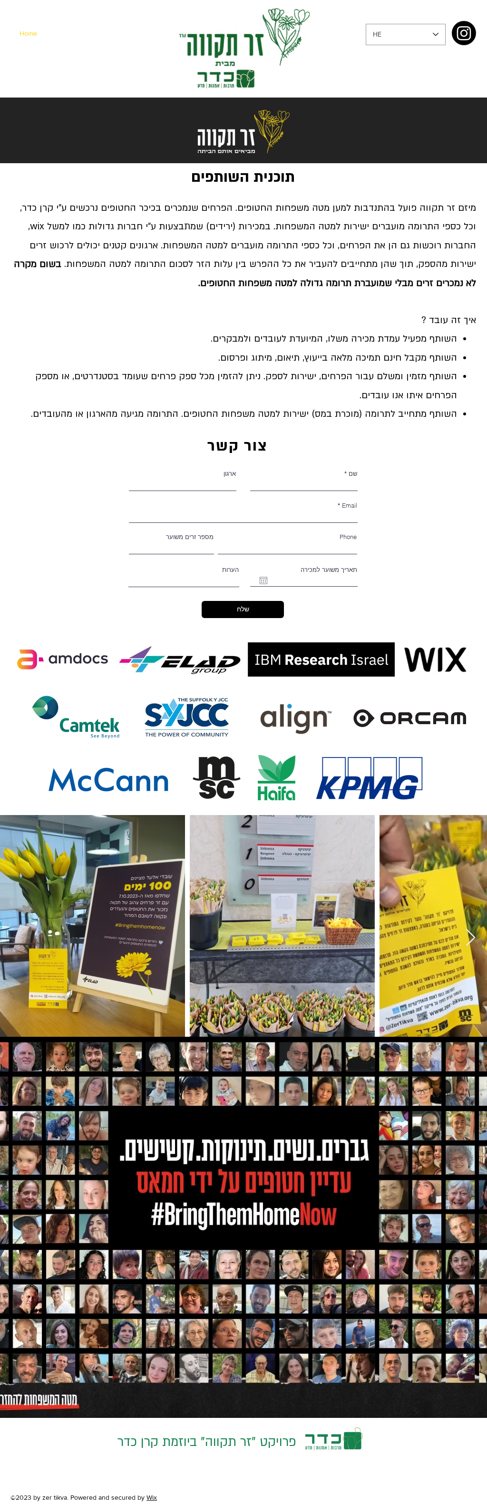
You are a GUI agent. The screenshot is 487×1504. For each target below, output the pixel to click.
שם (352, 474)
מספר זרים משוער (190, 537)
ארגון (230, 474)
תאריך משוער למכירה (329, 570)
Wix (151, 1497)
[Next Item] (470, 938)
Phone (348, 537)
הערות (230, 570)
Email (349, 505)
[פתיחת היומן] (263, 580)
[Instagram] (464, 33)
